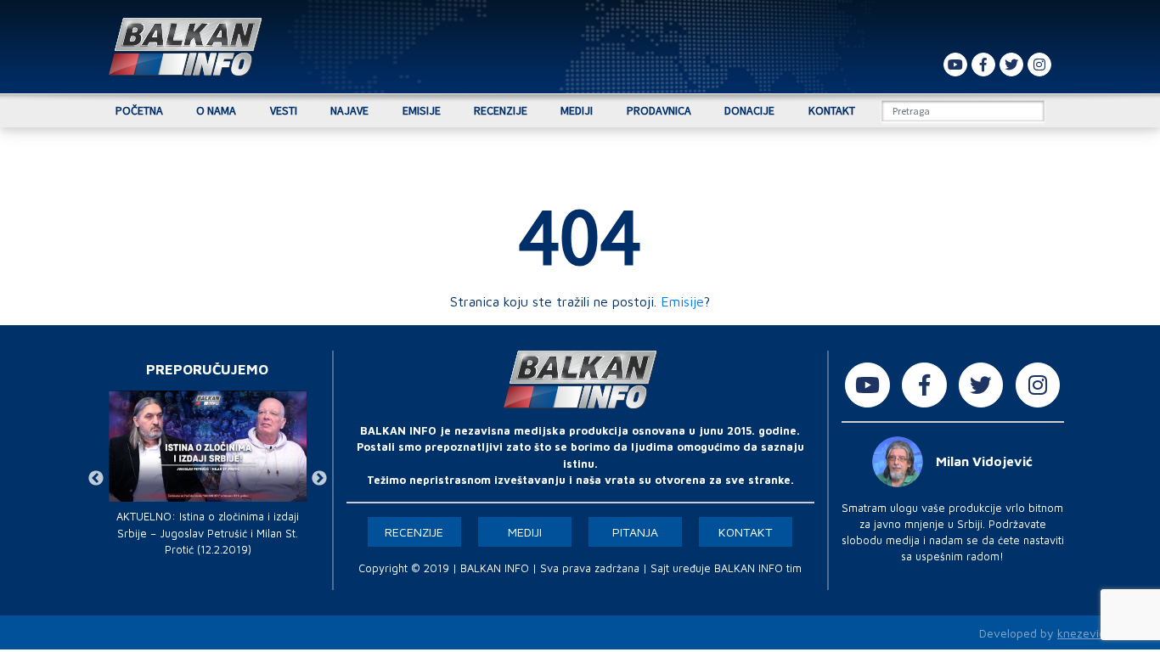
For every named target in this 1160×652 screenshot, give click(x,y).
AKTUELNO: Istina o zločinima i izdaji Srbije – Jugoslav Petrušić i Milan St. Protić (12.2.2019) (207, 532)
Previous (95, 478)
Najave (349, 110)
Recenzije (500, 110)
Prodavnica (659, 110)
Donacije (749, 110)
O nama (216, 110)
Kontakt (831, 110)
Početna (139, 110)
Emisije (422, 110)
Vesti (283, 110)
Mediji (576, 110)
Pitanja (635, 532)
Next (319, 478)
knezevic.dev (1092, 633)
